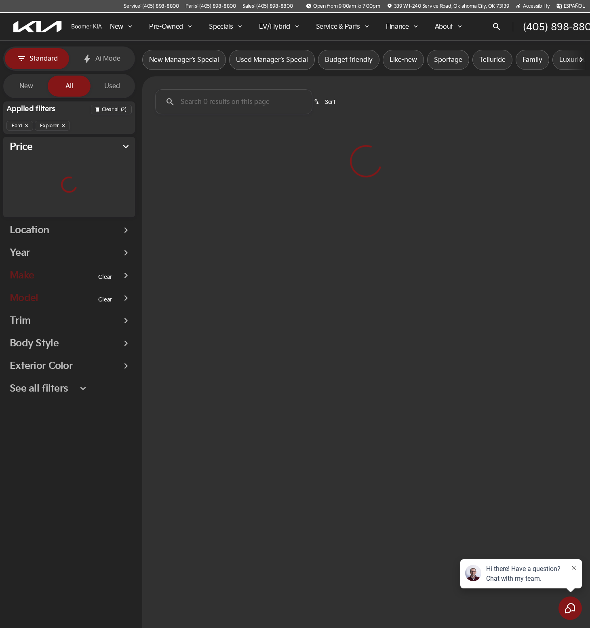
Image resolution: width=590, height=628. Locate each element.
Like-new (403, 59)
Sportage (448, 59)
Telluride (492, 59)
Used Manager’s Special (272, 59)
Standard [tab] (44, 58)
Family (532, 59)
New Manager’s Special (184, 59)
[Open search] (496, 26)
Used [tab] (112, 86)
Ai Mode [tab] (107, 58)
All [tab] (69, 86)
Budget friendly (349, 59)
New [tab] (26, 86)
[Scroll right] (581, 60)
